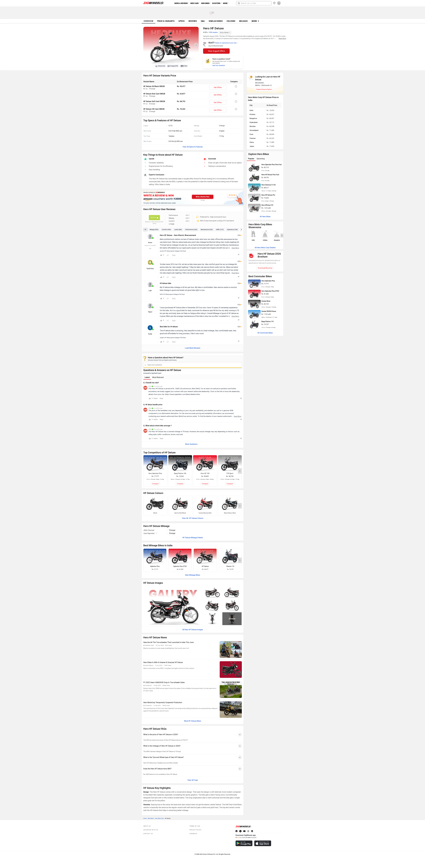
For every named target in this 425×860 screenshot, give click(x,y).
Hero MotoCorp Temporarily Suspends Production (162, 702)
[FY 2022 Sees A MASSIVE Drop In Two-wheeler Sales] (231, 689)
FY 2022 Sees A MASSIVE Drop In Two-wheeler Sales (164, 682)
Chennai (253, 138)
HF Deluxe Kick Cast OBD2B (154, 94)
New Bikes (151, 818)
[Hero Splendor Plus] (154, 556)
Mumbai (253, 126)
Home (145, 818)
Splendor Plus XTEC (180, 566)
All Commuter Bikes (265, 333)
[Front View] (212, 618)
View (185, 66)
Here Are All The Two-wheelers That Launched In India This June (168, 642)
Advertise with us (150, 830)
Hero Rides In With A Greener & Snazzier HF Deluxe (163, 662)
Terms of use (194, 826)
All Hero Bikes (265, 216)
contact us (148, 833)
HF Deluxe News (194, 721)
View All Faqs (192, 780)
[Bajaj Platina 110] (230, 556)
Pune (251, 134)
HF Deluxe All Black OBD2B (154, 86)
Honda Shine (265, 301)
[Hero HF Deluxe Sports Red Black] (180, 504)
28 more (232, 619)
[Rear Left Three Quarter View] (212, 605)
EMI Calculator (259, 82)
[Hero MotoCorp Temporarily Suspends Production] (231, 709)
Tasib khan (150, 269)
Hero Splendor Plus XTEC (270, 291)
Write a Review (224, 32)
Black (155, 513)
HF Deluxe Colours (195, 518)
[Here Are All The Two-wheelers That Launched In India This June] (231, 649)
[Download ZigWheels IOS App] (262, 843)
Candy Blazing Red (205, 513)
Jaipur (252, 146)
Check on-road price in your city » (226, 43)
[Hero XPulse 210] (254, 208)
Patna (252, 142)
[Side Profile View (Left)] (232, 592)
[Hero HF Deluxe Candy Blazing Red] (205, 504)
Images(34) (174, 66)
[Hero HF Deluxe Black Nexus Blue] (230, 504)
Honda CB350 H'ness (268, 311)
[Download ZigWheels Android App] (244, 843)
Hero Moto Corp (159, 818)
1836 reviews (213, 32)
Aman (150, 243)
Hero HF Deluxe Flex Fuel (270, 175)
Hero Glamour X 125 (268, 185)
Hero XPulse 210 (267, 205)
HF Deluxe (205, 566)
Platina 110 (230, 566)
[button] (239, 3)
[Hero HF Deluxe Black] (155, 504)
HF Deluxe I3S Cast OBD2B (153, 109)
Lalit (150, 291)
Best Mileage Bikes (192, 575)
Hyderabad (253, 122)
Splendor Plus (155, 566)
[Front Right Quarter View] (232, 605)
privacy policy (195, 830)
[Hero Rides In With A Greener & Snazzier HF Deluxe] (231, 669)
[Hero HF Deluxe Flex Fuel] (254, 177)
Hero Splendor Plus (268, 281)
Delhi (251, 110)
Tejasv (150, 312)
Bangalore (253, 118)
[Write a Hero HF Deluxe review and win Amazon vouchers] (192, 197)
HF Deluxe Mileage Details (192, 538)
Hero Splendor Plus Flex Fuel (271, 165)
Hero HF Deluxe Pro (268, 195)
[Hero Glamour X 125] (254, 187)
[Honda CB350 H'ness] (254, 314)
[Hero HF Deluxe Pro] (254, 198)
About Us (147, 826)
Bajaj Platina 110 (267, 321)
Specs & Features (196, 147)
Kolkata (252, 114)
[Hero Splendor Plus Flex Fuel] (254, 167)
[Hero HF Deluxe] (205, 556)
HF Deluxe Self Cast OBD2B (154, 101)
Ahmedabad (254, 130)
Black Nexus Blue (230, 513)
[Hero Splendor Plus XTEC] (180, 556)
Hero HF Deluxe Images (194, 630)
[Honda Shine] (254, 304)
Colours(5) (161, 66)
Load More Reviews (192, 348)
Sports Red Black (180, 513)
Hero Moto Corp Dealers (266, 248)
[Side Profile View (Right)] (212, 592)
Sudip (150, 334)
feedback (193, 833)
